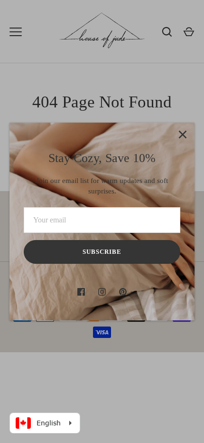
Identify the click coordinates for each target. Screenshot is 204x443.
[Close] (182, 134)
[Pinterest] (122, 291)
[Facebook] (81, 291)
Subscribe (102, 251)
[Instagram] (102, 291)
